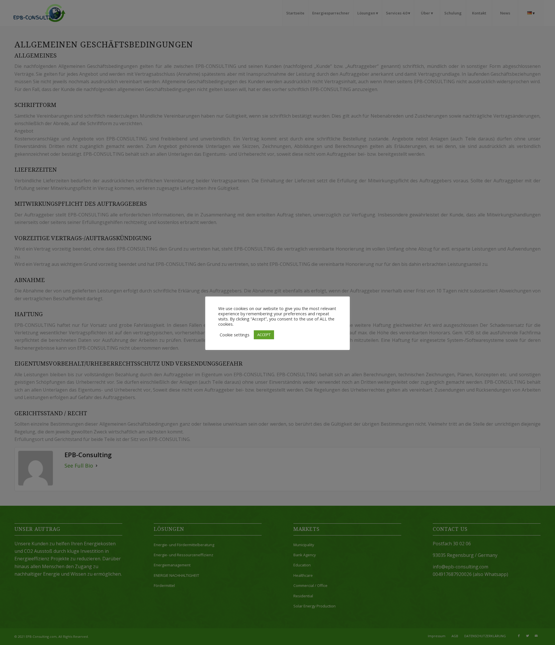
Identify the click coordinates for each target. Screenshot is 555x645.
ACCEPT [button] (264, 334)
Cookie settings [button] (234, 334)
